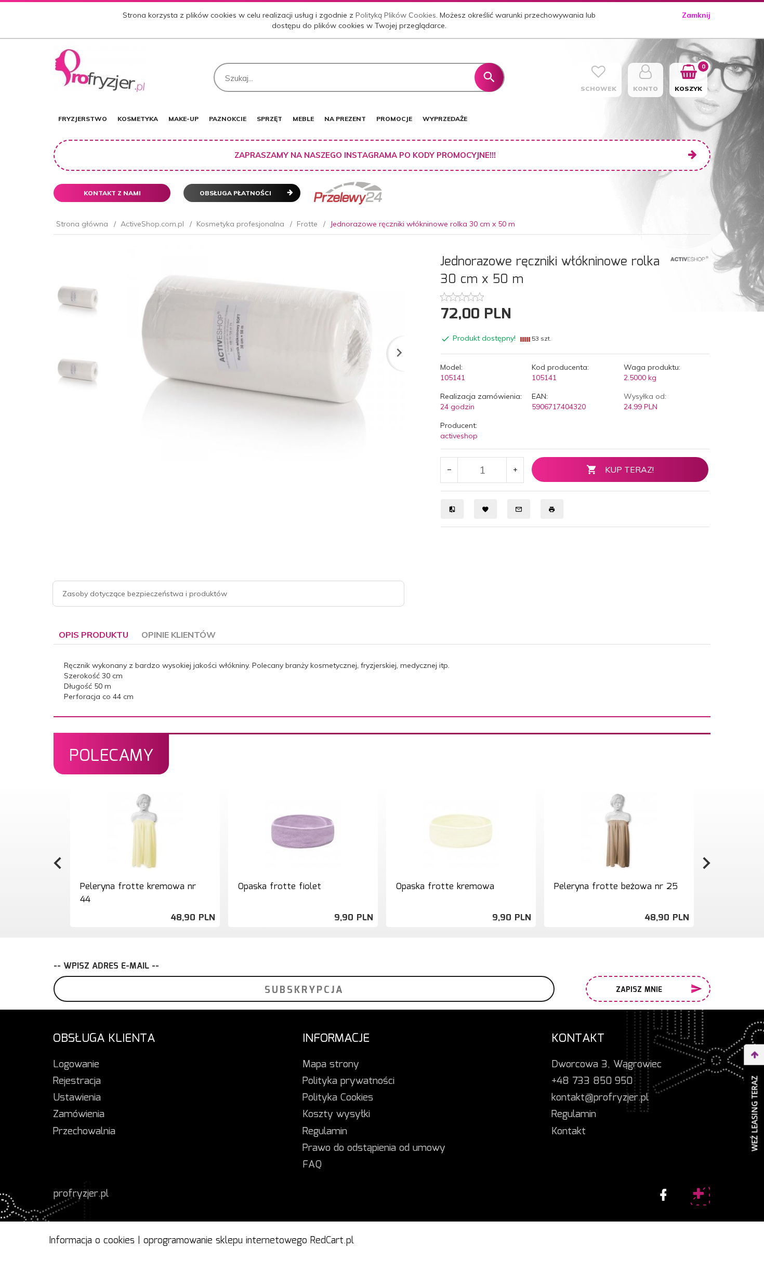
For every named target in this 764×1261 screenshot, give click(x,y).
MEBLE (303, 119)
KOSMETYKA (137, 119)
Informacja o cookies (92, 1240)
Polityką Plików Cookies (395, 15)
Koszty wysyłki (336, 1114)
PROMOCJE (394, 119)
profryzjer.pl (81, 1194)
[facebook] (660, 1192)
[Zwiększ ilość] (514, 470)
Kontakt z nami (112, 193)
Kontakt (568, 1131)
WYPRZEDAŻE (445, 119)
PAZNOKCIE (227, 119)
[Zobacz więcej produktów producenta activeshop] (689, 258)
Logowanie (76, 1064)
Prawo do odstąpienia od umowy (373, 1148)
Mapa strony (330, 1064)
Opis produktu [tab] (93, 634)
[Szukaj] (489, 77)
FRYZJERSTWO (82, 119)
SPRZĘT (269, 119)
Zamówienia (78, 1114)
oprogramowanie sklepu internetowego (225, 1240)
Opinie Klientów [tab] (178, 634)
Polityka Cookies (337, 1098)
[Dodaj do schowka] (210, 806)
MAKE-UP (183, 119)
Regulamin (324, 1131)
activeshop (459, 435)
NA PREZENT (345, 119)
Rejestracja (77, 1081)
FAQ (312, 1165)
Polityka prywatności (348, 1081)
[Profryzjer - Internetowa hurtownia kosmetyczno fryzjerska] (100, 70)
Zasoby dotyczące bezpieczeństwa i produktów (144, 593)
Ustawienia (77, 1098)
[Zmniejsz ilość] (449, 470)
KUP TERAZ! (629, 469)
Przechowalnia (84, 1131)
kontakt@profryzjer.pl (600, 1098)
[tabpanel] (382, 681)
